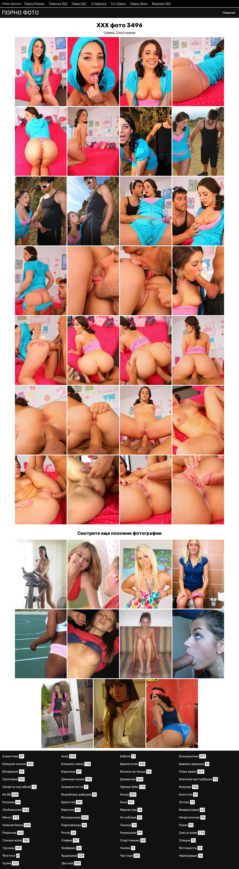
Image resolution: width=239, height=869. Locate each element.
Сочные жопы (15, 840)
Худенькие (72, 855)
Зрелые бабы (132, 787)
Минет (10, 817)
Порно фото (20, 12)
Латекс (186, 802)
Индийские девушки (78, 794)
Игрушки (188, 787)
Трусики (11, 848)
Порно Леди (139, 3)
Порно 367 (79, 3)
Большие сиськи (17, 764)
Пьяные (128, 825)
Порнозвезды (73, 825)
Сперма (109, 32)
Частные (129, 855)
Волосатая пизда (135, 771)
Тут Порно (118, 3)
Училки (127, 848)
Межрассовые (191, 810)
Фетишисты (190, 848)
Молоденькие (74, 817)
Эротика (70, 863)
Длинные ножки (76, 779)
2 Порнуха (98, 3)
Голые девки (191, 771)
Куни (127, 802)
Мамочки (70, 810)
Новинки (229, 13)
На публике (130, 817)
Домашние (131, 779)
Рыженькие (131, 833)
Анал (68, 756)
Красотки (71, 802)
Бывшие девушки (194, 764)
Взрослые (71, 771)
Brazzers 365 (161, 3)
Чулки (10, 863)
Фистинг (10, 855)
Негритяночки (192, 817)
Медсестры (130, 810)
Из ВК (10, 794)
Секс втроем (191, 833)
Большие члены (75, 764)
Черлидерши (190, 855)
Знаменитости (74, 787)
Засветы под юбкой (19, 787)
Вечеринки (13, 771)
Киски (128, 794)
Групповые (13, 779)
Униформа (71, 848)
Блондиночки (192, 756)
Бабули (127, 756)
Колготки (188, 794)
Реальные (12, 833)
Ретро (68, 833)
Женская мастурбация (198, 779)
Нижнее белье (16, 825)
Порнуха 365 (58, 3)
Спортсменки (126, 32)
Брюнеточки (132, 764)
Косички (11, 802)
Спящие (187, 840)
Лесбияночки (15, 810)
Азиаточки (12, 756)
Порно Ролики (34, 3)
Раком (186, 825)
